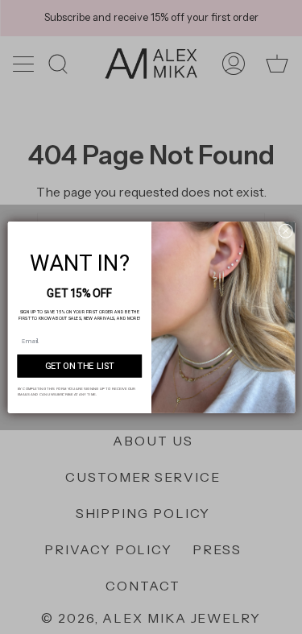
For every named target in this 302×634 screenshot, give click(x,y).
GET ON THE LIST (79, 365)
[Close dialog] (285, 230)
